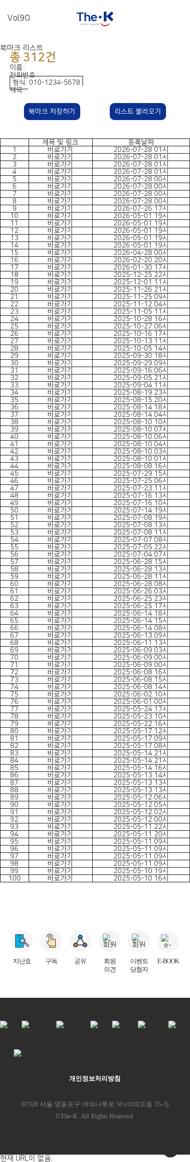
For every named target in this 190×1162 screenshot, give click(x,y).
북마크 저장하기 (52, 111)
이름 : (19, 67)
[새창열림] (95, 1053)
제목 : (19, 90)
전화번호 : (25, 75)
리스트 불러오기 (137, 111)
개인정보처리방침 (95, 1078)
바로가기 (60, 150)
